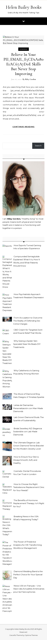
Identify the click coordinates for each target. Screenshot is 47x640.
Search (38, 145)
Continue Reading (24, 127)
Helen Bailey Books (23, 7)
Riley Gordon (30, 79)
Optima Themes (31, 635)
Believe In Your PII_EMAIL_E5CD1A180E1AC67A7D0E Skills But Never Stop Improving (24, 64)
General (24, 49)
